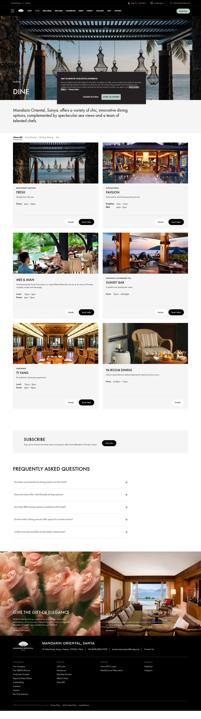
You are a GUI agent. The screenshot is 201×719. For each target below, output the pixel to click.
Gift (109, 11)
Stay (30, 11)
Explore (59, 11)
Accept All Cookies (111, 97)
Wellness (47, 11)
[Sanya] (21, 11)
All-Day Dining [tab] (46, 137)
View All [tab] (17, 137)
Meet (81, 11)
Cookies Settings (90, 97)
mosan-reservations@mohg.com (125, 649)
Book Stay (183, 11)
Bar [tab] (58, 137)
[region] (101, 88)
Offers (118, 11)
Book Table (86, 222)
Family (90, 11)
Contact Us (149, 649)
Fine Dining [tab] (30, 137)
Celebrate (70, 11)
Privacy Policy (74, 89)
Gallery (100, 11)
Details (71, 222)
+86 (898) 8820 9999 (97, 649)
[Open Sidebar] (12, 11)
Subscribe (109, 443)
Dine (37, 11)
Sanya (27, 3)
